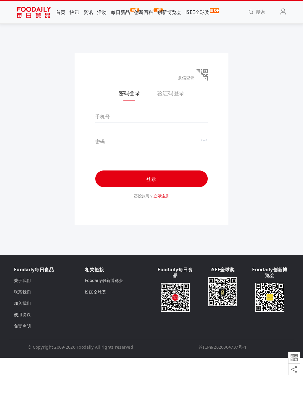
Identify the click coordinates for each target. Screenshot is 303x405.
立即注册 (161, 196)
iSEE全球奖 (197, 12)
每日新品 (120, 12)
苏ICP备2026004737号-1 (222, 347)
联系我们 (22, 292)
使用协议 (22, 314)
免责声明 (22, 326)
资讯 (88, 12)
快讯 (74, 12)
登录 (151, 179)
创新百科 (143, 12)
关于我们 (22, 280)
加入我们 (22, 303)
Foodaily (85, 347)
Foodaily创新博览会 (104, 280)
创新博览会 (169, 12)
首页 (61, 12)
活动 (102, 12)
